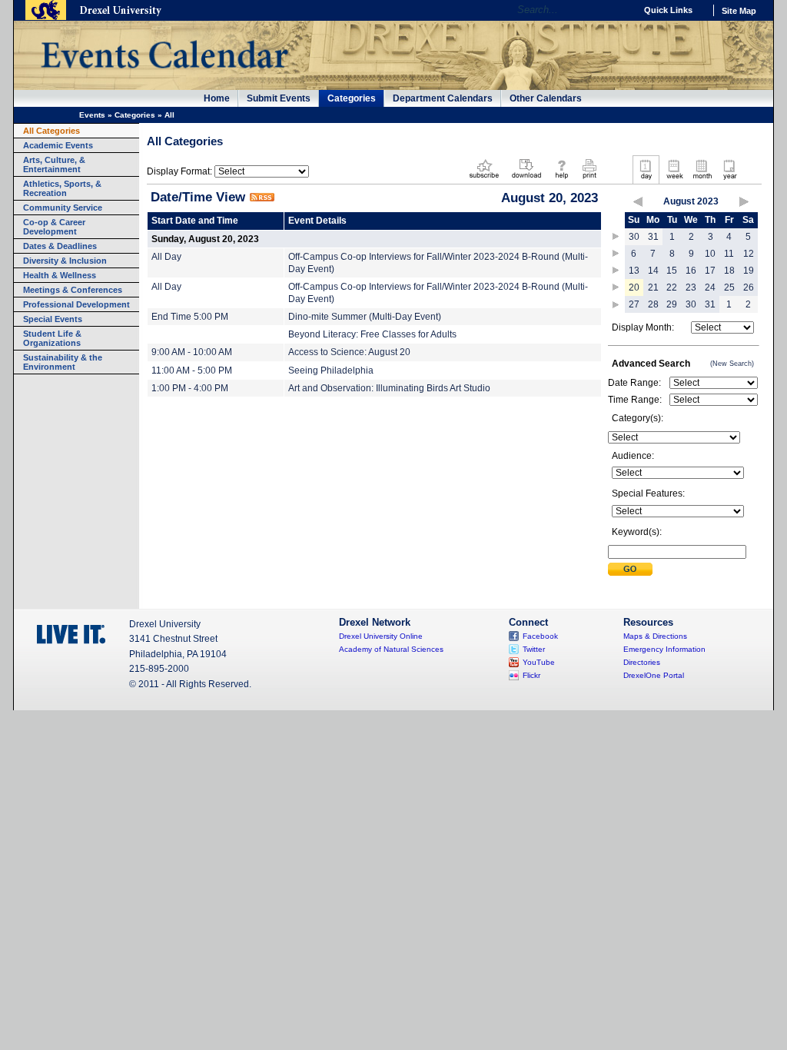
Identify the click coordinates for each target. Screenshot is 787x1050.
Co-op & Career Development (54, 227)
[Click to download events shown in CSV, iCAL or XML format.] (526, 179)
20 (634, 287)
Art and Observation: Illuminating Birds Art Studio (389, 388)
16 (691, 270)
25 (729, 287)
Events (92, 115)
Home (217, 98)
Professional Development (76, 304)
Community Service (62, 207)
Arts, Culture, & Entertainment (54, 164)
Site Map (739, 10)
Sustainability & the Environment (62, 362)
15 (671, 270)
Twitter (534, 649)
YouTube (539, 662)
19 (748, 270)
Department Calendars (443, 98)
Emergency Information (664, 649)
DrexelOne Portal (653, 675)
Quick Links (668, 10)
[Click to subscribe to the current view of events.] (484, 179)
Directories (641, 662)
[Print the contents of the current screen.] (589, 179)
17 (710, 270)
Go (620, 10)
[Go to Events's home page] (164, 76)
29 (671, 304)
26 (748, 287)
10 (710, 253)
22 (671, 287)
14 (653, 270)
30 (634, 236)
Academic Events (58, 145)
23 (691, 287)
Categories (351, 98)
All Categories (51, 130)
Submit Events (278, 98)
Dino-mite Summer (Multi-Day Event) (364, 316)
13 (634, 270)
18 (729, 270)
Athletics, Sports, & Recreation (62, 188)
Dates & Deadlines (60, 246)
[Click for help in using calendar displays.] (561, 179)
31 (653, 236)
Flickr (531, 675)
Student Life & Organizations (52, 338)
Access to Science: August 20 (349, 352)
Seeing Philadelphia (331, 370)
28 (653, 304)
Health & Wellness (59, 275)
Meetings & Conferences (72, 289)
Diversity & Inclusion (65, 260)
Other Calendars (546, 98)
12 (748, 253)
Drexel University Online (381, 636)
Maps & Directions (655, 636)
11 (729, 253)
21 (653, 287)
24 (710, 287)
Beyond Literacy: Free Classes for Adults (372, 334)
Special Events (52, 319)
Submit (630, 569)
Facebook (540, 636)
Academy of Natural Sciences (391, 649)
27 (634, 304)
